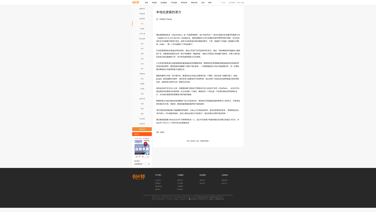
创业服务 (164, 2)
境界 (142, 114)
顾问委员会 (158, 186)
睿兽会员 (180, 180)
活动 (202, 2)
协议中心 (224, 183)
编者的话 (142, 9)
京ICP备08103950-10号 (211, 195)
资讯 (146, 2)
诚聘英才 (158, 189)
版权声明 (224, 180)
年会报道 (142, 119)
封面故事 (142, 14)
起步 (142, 59)
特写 (142, 109)
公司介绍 (158, 180)
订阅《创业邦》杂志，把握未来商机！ (198, 141)
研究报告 (180, 189)
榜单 (210, 2)
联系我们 (158, 183)
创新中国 (142, 99)
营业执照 (211, 199)
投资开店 (142, 124)
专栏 (142, 69)
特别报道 (142, 19)
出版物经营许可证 (219, 199)
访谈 (142, 94)
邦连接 (154, 2)
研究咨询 (184, 2)
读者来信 (142, 74)
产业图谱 (180, 186)
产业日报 (180, 183)
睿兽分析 (194, 2)
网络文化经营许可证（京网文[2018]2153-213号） (211, 197)
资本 (142, 44)
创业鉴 (142, 29)
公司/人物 (142, 34)
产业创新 (174, 2)
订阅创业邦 (142, 129)
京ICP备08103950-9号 (199, 195)
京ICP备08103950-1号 (187, 195)
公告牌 (142, 89)
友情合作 (202, 183)
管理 (142, 54)
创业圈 (142, 84)
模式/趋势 (142, 39)
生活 (142, 64)
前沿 (142, 24)
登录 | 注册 (240, 3)
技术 (142, 49)
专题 (142, 104)
